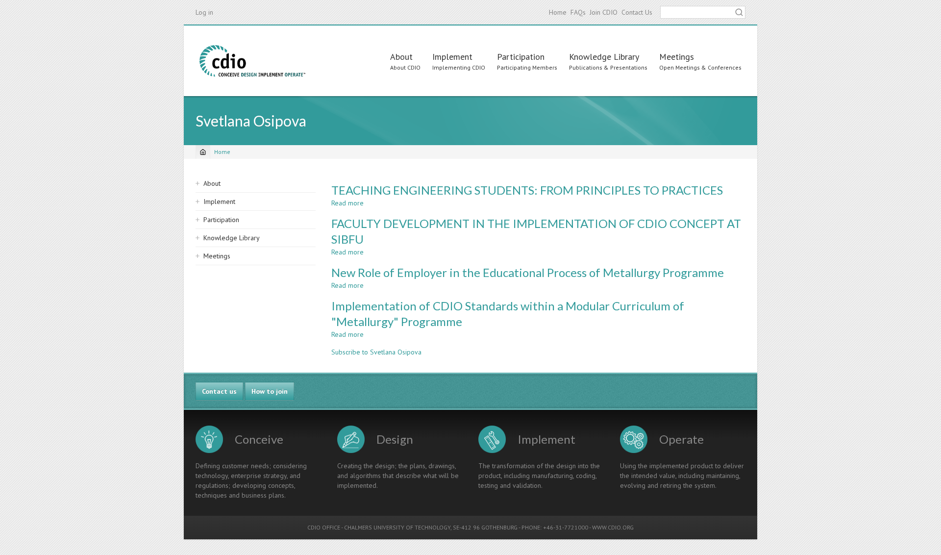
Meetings (676, 56)
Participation (521, 56)
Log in (204, 12)
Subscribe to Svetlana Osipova (376, 352)
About (401, 56)
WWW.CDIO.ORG (613, 527)
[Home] (252, 60)
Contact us (219, 391)
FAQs (578, 12)
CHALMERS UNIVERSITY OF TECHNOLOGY (397, 527)
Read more (347, 203)
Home (558, 12)
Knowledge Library (604, 56)
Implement (452, 56)
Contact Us (636, 12)
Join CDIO (604, 12)
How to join (269, 391)
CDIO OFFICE (323, 527)
